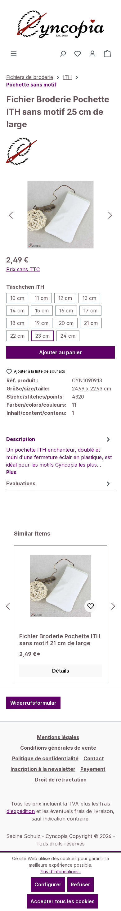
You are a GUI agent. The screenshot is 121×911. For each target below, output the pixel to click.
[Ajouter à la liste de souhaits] (90, 606)
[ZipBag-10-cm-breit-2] (60, 214)
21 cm (91, 323)
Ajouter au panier (60, 352)
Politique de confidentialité (45, 758)
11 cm (41, 298)
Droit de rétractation (61, 779)
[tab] (59, 455)
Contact (93, 758)
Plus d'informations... (60, 871)
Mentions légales (58, 737)
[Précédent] (11, 214)
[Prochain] (110, 214)
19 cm (41, 323)
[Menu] (13, 53)
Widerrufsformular (33, 703)
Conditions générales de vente (58, 748)
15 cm (42, 310)
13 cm (89, 298)
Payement (92, 769)
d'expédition (21, 811)
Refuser (80, 884)
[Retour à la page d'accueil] (60, 24)
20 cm (66, 323)
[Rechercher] (62, 53)
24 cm (67, 336)
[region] (60, 214)
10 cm (17, 298)
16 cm (66, 310)
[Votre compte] (92, 53)
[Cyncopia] (60, 151)
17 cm (90, 310)
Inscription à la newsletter (43, 769)
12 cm (65, 298)
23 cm (42, 336)
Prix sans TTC (23, 269)
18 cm (17, 323)
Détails (60, 671)
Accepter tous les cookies (62, 901)
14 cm (17, 310)
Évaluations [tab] (20, 483)
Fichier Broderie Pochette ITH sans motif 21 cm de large (59, 639)
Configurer (47, 884)
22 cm (17, 336)
